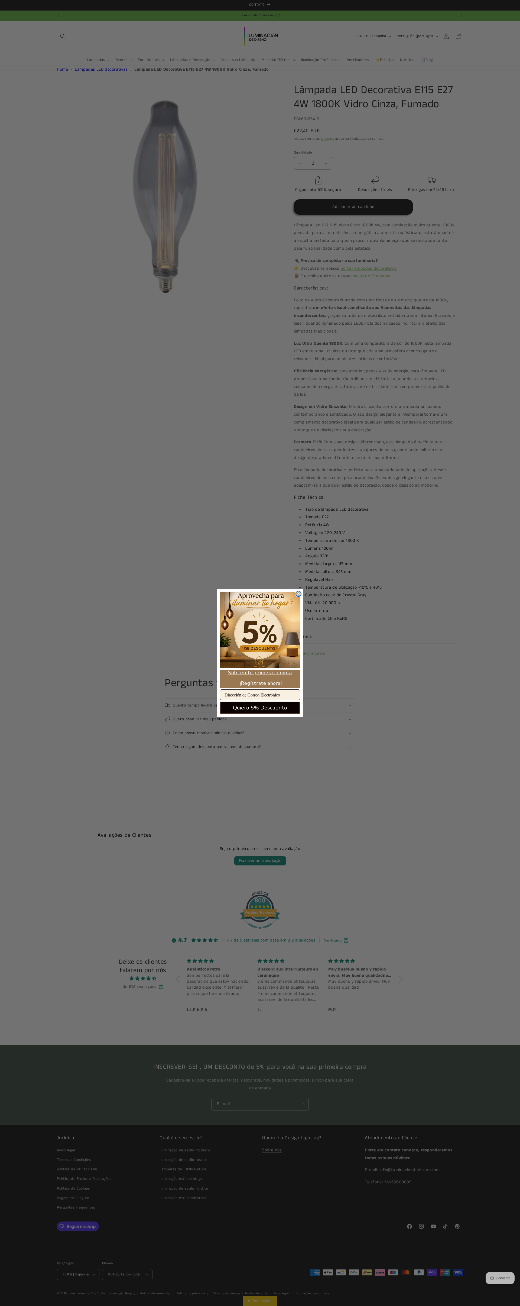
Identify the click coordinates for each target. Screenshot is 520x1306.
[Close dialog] (298, 594)
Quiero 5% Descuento (260, 707)
